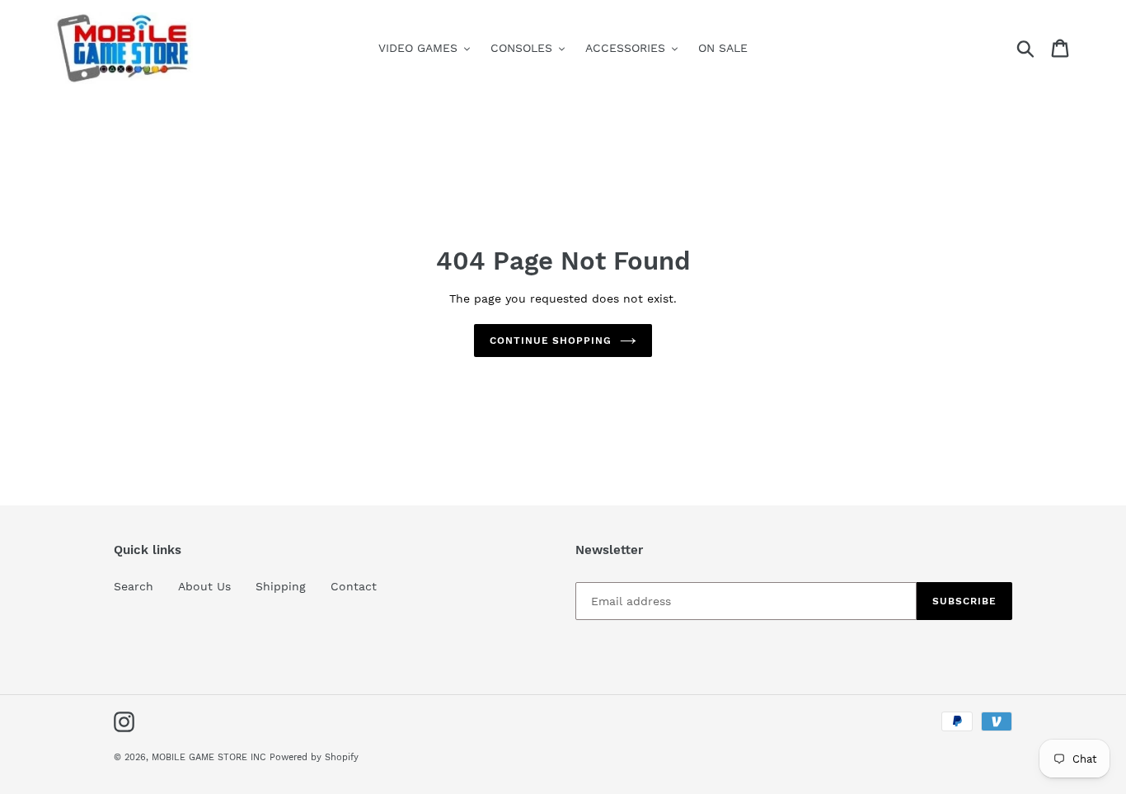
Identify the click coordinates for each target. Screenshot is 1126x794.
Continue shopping (551, 340)
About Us (204, 586)
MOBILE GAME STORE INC (211, 757)
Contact (354, 586)
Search (133, 586)
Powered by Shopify (314, 757)
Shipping (281, 586)
